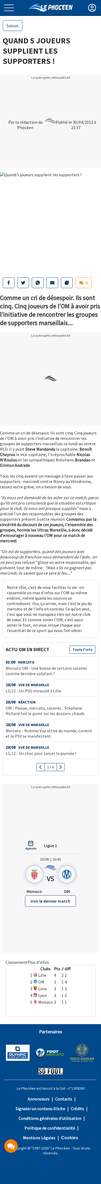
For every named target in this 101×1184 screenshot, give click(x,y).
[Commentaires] (11, 1146)
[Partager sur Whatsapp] (38, 282)
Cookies (69, 1137)
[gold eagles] (82, 1053)
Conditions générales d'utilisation (50, 1118)
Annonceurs (39, 1099)
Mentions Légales (39, 1137)
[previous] (40, 767)
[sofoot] (51, 1071)
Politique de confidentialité (50, 1128)
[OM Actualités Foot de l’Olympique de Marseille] (50, 8)
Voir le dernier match (50, 901)
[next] (60, 767)
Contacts (63, 1099)
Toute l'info (82, 649)
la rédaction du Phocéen (29, 124)
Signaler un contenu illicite (40, 1108)
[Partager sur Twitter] (23, 282)
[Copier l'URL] (67, 282)
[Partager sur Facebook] (9, 282)
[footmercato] (49, 1053)
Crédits (77, 1108)
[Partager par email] (52, 282)
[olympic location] (18, 1053)
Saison (12, 25)
